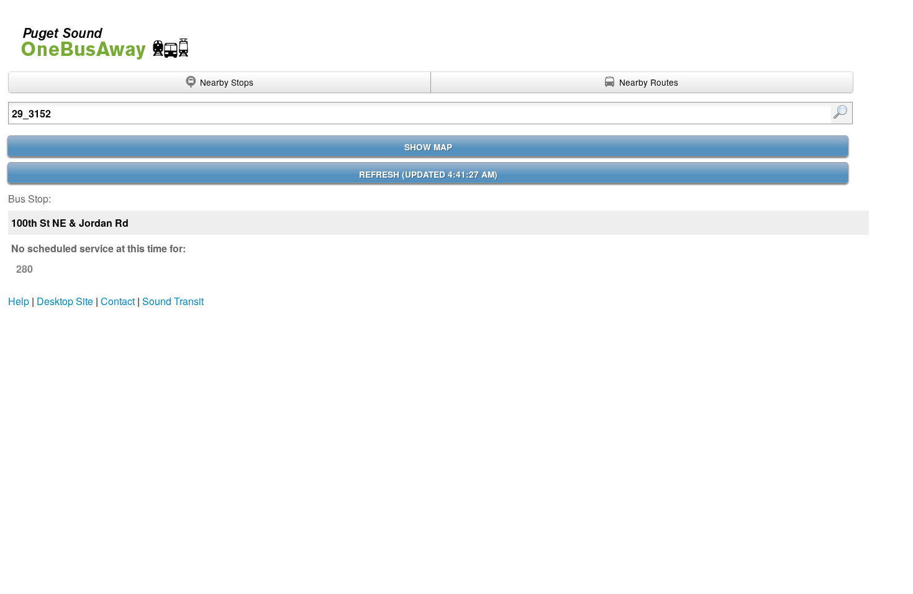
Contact (118, 301)
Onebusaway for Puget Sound (99, 38)
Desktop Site (65, 301)
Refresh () (428, 174)
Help (18, 301)
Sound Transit (173, 301)
